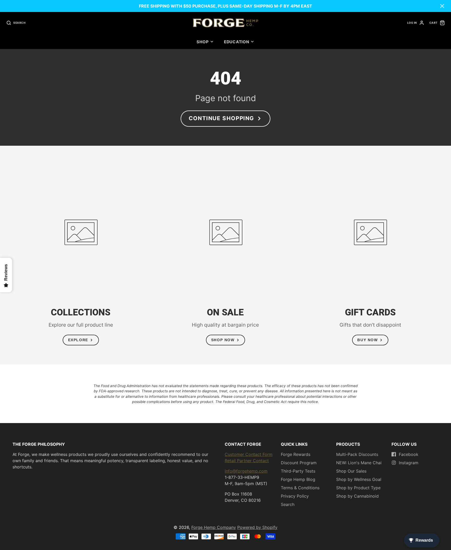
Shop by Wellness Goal (358, 479)
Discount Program (299, 462)
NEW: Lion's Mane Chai (359, 462)
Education (236, 41)
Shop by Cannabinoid (357, 496)
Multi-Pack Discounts (357, 454)
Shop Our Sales (351, 471)
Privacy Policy (295, 496)
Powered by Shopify (257, 527)
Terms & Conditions (300, 487)
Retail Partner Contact (247, 460)
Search (287, 504)
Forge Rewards (295, 454)
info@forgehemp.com (246, 471)
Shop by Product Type (358, 487)
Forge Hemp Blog (298, 479)
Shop (203, 41)
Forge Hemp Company (213, 527)
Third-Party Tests (298, 471)
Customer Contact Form (248, 454)
